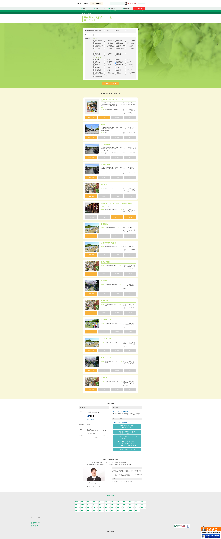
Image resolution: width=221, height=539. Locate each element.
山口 (136, 507)
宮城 (94, 501)
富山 (94, 504)
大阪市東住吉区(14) (120, 45)
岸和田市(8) (118, 69)
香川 (76, 510)
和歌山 (106, 507)
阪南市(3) (118, 59)
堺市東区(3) (118, 53)
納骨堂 (117, 30)
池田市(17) (97, 67)
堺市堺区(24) (129, 53)
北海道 (76, 501)
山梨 (112, 504)
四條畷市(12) (98, 72)
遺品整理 (114, 10)
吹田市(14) (118, 72)
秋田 (100, 501)
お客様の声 (112, 8)
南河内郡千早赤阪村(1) (110, 74)
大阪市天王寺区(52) (110, 46)
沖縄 (136, 510)
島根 (118, 507)
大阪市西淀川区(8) (131, 40)
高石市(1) (97, 59)
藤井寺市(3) (97, 62)
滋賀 (76, 507)
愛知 (136, 504)
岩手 (88, 501)
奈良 (100, 507)
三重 (142, 504)
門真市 (128, 59)
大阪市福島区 (119, 42)
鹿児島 (130, 510)
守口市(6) (108, 70)
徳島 (142, 507)
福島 (112, 501)
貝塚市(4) (97, 61)
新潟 (88, 504)
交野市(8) (129, 73)
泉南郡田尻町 (108, 64)
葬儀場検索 (126, 8)
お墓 (100, 10)
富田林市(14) (98, 70)
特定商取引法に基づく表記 (36, 522)
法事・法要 (93, 10)
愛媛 (82, 510)
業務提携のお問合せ (34, 525)
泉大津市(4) (97, 64)
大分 (118, 510)
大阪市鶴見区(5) (98, 40)
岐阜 (124, 504)
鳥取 (112, 507)
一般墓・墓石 (98, 30)
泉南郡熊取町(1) (119, 64)
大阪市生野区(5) (130, 42)
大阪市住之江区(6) (120, 48)
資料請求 (134, 10)
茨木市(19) (108, 62)
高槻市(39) (108, 59)
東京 (76, 504)
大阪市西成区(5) (98, 42)
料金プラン (98, 8)
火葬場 (86, 10)
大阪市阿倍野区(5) (110, 40)
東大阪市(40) (98, 69)
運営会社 (141, 10)
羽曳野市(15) (119, 62)
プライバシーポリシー (35, 520)
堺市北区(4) (108, 54)
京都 (82, 507)
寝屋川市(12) (129, 69)
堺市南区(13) (98, 54)
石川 (100, 504)
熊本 (112, 510)
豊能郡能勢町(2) (119, 61)
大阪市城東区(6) (130, 46)
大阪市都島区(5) (119, 40)
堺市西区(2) (97, 53)
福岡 (94, 510)
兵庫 (94, 507)
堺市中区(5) (118, 54)
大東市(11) (129, 70)
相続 (121, 10)
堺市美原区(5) (109, 53)
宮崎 (124, 510)
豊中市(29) (129, 61)
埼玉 (136, 501)
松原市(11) (129, 67)
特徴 (84, 8)
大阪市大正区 (119, 46)
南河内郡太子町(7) (99, 73)
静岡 (130, 504)
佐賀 (100, 510)
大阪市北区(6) (98, 48)
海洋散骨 (107, 10)
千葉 (142, 501)
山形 (106, 501)
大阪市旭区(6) (130, 45)
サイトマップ (33, 526)
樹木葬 (128, 30)
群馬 (130, 501)
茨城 (118, 501)
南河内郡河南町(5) (131, 72)
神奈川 (82, 504)
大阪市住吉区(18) (109, 48)
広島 (130, 507)
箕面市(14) (129, 62)
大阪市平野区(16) (99, 46)
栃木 (124, 501)
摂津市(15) (108, 69)
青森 (82, 501)
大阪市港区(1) (98, 43)
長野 (118, 504)
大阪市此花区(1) (130, 43)
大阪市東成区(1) (109, 45)
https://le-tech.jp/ (90, 419)
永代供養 (107, 30)
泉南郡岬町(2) (130, 64)
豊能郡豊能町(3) (109, 61)
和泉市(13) (108, 72)
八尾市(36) (118, 73)
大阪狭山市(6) (119, 70)
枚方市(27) (118, 67)
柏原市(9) (108, 67)
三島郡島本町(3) (98, 76)
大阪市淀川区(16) (109, 43)
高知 (88, 510)
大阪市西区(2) (109, 42)
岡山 (124, 507)
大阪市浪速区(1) (119, 43)
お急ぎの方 (140, 8)
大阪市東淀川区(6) (99, 45)
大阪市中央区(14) (130, 48)
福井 (106, 504)
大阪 (88, 507)
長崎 (106, 510)
